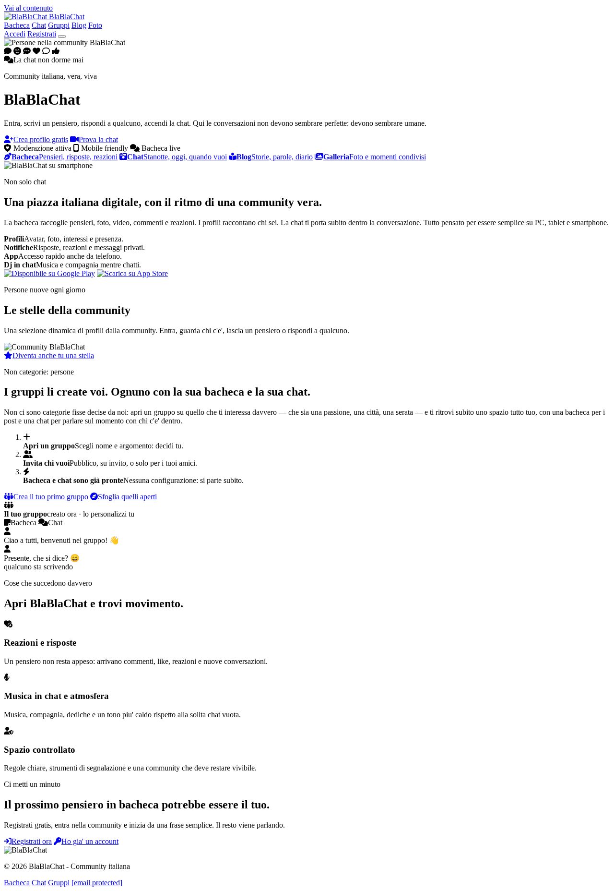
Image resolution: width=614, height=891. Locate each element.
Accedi (14, 34)
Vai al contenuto (28, 8)
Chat (39, 25)
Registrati (41, 34)
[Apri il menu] (62, 36)
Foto (95, 25)
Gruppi (59, 25)
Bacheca (17, 25)
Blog (78, 25)
